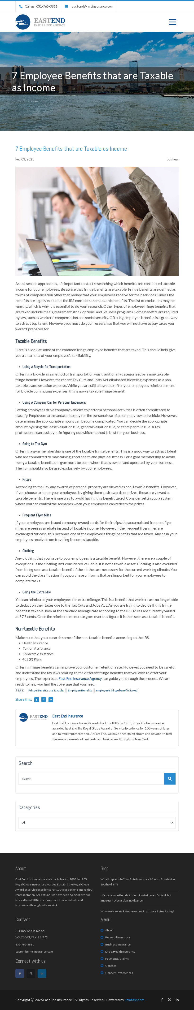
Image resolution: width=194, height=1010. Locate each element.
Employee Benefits (80, 690)
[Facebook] (19, 973)
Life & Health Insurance (120, 951)
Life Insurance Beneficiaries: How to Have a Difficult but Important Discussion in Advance (136, 897)
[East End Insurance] (40, 22)
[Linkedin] (42, 973)
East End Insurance (67, 716)
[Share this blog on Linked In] (50, 699)
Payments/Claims (117, 958)
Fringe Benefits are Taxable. (46, 690)
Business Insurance (118, 944)
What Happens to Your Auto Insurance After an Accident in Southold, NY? (138, 881)
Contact (110, 965)
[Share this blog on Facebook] (36, 699)
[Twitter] (30, 973)
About (109, 930)
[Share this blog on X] (43, 699)
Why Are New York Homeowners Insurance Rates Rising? (137, 911)
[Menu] (173, 22)
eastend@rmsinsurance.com (93, 6)
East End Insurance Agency (80, 678)
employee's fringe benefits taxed (116, 690)
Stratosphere (135, 1000)
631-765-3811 (24, 944)
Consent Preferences (119, 973)
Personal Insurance (117, 937)
